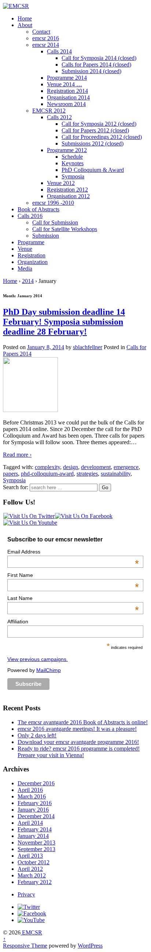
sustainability (115, 474)
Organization (33, 262)
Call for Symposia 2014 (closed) (99, 58)
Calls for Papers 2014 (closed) (96, 64)
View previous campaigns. (37, 659)
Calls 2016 (30, 216)
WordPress (90, 945)
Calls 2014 (59, 51)
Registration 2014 (67, 91)
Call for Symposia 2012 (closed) (99, 124)
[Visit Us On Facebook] (84, 516)
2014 (28, 281)
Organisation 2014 (68, 97)
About (25, 25)
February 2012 (35, 882)
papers (10, 474)
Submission (45, 236)
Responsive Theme (25, 945)
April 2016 (30, 790)
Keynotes (73, 163)
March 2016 (32, 796)
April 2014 (30, 823)
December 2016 (36, 783)
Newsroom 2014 (66, 104)
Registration (31, 255)
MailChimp (48, 670)
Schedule (72, 157)
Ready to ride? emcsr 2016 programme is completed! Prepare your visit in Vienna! (79, 751)
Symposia (73, 176)
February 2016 (35, 803)
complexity (47, 467)
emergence (126, 467)
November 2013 (36, 842)
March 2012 (32, 875)
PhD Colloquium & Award (93, 170)
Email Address (73, 552)
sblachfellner (87, 347)
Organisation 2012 (68, 196)
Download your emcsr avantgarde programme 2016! (78, 742)
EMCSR (31, 932)
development (96, 467)
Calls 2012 (59, 117)
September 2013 (36, 849)
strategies (87, 474)
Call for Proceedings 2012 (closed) (102, 137)
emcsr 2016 (45, 38)
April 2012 (30, 869)
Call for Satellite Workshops (64, 229)
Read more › (17, 455)
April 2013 (30, 856)
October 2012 (33, 862)
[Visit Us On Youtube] (30, 523)
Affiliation (17, 621)
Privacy (26, 894)
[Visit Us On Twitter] (29, 516)
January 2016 (33, 809)
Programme (31, 242)
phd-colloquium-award (47, 474)
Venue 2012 (61, 183)
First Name (73, 575)
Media (25, 268)
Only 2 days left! (37, 735)
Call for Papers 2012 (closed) (95, 130)
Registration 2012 (67, 189)
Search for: (15, 487)
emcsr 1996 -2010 (53, 203)
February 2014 (35, 829)
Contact (41, 32)
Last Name (73, 598)
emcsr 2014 (45, 45)
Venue (25, 249)
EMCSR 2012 (49, 110)
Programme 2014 (67, 78)
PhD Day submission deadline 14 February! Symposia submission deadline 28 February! (64, 321)
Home (25, 18)
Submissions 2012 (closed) (93, 143)
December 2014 (36, 816)
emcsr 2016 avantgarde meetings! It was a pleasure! (77, 729)
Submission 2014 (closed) (91, 71)
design (70, 467)
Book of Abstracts (38, 209)
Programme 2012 (67, 150)
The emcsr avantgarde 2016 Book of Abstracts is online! (83, 722)
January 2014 (33, 836)
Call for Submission (55, 222)
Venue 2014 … (64, 84)
